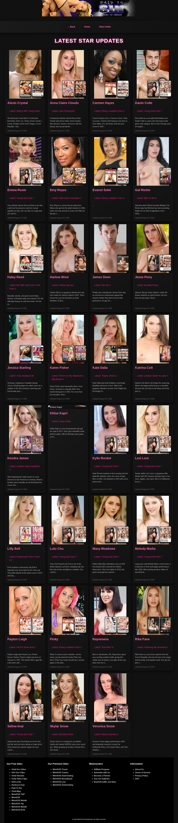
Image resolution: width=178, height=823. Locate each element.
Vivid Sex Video (19, 769)
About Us (139, 769)
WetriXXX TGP (18, 794)
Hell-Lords (16, 782)
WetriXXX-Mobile (19, 807)
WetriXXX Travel (60, 769)
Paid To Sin (17, 788)
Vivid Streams (18, 776)
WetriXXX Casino (60, 773)
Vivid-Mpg (16, 791)
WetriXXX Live (59, 782)
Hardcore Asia (18, 785)
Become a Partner (102, 776)
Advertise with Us (102, 773)
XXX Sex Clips (18, 773)
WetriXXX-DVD (18, 810)
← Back (71, 27)
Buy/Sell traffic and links (105, 782)
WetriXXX (16, 797)
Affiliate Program (101, 769)
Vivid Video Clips (19, 779)
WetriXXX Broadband (62, 779)
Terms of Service (142, 773)
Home (87, 27)
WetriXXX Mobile (19, 800)
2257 (137, 779)
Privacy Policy (141, 776)
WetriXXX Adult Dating (63, 776)
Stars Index (105, 27)
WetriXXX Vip (18, 804)
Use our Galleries (102, 779)
